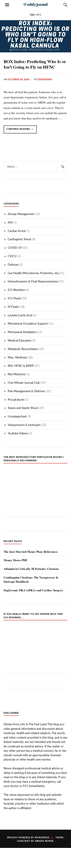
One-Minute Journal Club (24, 382)
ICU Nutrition (16, 289)
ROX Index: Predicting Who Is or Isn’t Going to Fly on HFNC (35, 64)
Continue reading (22, 130)
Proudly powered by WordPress (28, 838)
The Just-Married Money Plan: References (31, 552)
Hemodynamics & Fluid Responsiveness (33, 281)
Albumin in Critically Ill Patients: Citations (31, 569)
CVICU (12, 256)
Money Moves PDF (15, 560)
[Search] (62, 5)
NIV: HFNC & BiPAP (21, 365)
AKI (10, 222)
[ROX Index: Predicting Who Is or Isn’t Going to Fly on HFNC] (35, 51)
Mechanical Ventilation (22, 332)
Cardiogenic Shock (19, 239)
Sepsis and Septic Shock (23, 408)
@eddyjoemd (35, 4)
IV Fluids (13, 306)
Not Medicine (16, 374)
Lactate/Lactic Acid (20, 315)
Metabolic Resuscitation (23, 349)
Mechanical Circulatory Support (28, 323)
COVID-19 (15, 247)
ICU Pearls (14, 298)
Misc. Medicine (17, 357)
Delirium (13, 264)
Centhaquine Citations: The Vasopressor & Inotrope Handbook (31, 579)
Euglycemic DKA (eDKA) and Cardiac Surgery (33, 590)
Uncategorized (17, 416)
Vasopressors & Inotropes (24, 424)
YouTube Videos (18, 433)
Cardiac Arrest (17, 231)
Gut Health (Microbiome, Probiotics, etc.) (34, 273)
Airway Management (21, 214)
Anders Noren (44, 841)
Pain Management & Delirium (26, 391)
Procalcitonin (16, 399)
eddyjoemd (45, 79)
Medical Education (19, 340)
